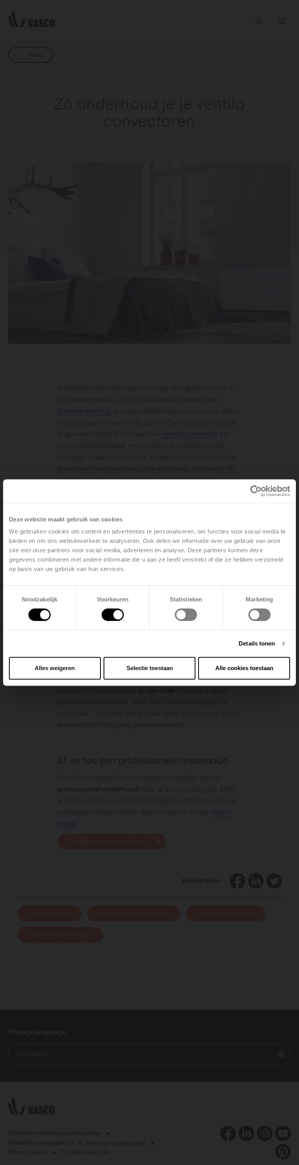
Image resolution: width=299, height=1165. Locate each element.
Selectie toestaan (150, 668)
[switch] (113, 614)
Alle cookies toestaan (244, 668)
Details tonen (257, 643)
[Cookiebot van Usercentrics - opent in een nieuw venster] (256, 491)
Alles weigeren (55, 668)
